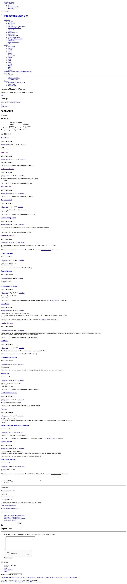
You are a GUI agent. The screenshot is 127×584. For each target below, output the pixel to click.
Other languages (5, 574)
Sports (9, 68)
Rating (8, 482)
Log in (12, 2)
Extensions (7, 20)
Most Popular (11, 23)
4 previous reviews (46, 250)
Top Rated (10, 24)
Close (2, 95)
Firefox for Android (13, 7)
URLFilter (4, 341)
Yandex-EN (5, 138)
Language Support (13, 35)
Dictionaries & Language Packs (16, 82)
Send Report (9, 558)
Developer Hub (12, 85)
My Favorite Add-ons (13, 79)
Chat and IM (11, 29)
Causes (9, 53)
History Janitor (6, 442)
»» (13, 497)
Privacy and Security (13, 42)
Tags (9, 43)
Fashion (10, 54)
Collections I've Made (14, 78)
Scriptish (4, 409)
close (2, 525)
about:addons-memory (9, 286)
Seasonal (10, 65)
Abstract (10, 51)
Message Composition (14, 37)
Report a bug (73, 577)
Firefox (10, 5)
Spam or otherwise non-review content (14, 515)
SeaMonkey (11, 8)
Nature (9, 60)
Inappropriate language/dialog (12, 517)
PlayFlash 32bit (6, 200)
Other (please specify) (10, 520)
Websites (10, 70)
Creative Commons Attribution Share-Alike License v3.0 (16, 582)
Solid (9, 67)
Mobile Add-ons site (14, 102)
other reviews (52, 370)
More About (5, 304)
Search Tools (11, 84)
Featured (10, 21)
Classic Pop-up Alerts (8, 218)
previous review (46, 319)
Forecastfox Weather (8, 459)
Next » (10, 497)
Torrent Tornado (7, 253)
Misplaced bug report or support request (15, 518)
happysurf (5, 144)
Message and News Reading (15, 39)
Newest (10, 49)
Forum (6, 571)
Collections (7, 73)
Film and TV (11, 56)
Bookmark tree (6, 186)
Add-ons (23, 15)
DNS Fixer (4, 153)
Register (6, 2)
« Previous (5, 497)
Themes (6, 45)
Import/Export (11, 34)
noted (15, 580)
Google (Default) (6, 271)
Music (9, 59)
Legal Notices (40, 577)
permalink (22, 144)
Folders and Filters (13, 32)
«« (1, 497)
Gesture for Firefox (7, 169)
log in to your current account (10, 508)
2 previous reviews (54, 300)
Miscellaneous (11, 40)
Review (8, 480)
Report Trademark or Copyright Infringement (22, 577)
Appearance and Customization (16, 26)
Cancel (13, 490)
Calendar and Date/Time (14, 28)
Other (9, 62)
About (6, 566)
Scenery (10, 64)
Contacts (10, 31)
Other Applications (9, 3)
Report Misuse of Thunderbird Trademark (57, 577)
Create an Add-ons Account (8, 505)
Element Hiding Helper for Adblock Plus (15, 425)
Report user (4, 106)
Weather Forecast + (7, 235)
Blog (5, 568)
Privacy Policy (5, 577)
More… (6, 81)
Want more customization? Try (18, 71)
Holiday (10, 57)
